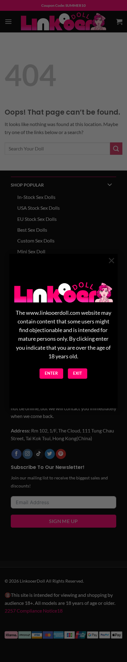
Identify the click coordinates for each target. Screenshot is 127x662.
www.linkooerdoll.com (53, 313)
